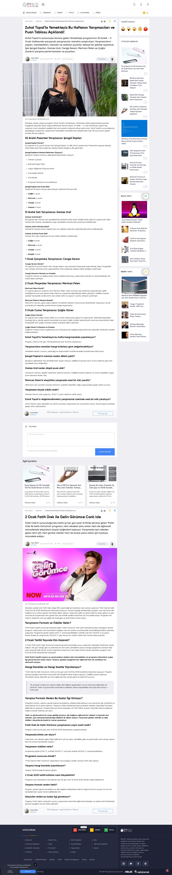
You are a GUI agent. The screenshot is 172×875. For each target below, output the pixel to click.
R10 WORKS (85, 13)
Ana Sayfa (29, 21)
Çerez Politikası (10, 871)
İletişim (92, 860)
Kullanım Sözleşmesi (72, 860)
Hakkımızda (28, 860)
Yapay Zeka (75, 848)
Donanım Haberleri (32, 844)
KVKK (60, 860)
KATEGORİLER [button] (31, 13)
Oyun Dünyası (53, 852)
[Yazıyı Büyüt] (105, 511)
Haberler (39, 21)
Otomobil (51, 848)
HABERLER (47, 13)
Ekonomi (29, 840)
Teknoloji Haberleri (100, 844)
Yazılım (73, 852)
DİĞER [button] (98, 13)
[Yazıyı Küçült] (102, 511)
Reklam (52, 860)
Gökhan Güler (30, 503)
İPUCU (71, 13)
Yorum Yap (104, 414)
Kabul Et (27, 871)
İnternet (29, 852)
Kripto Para (52, 840)
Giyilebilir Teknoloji (32, 848)
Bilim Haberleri (76, 840)
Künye (84, 860)
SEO (95, 840)
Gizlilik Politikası (41, 860)
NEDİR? (60, 13)
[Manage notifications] (167, 870)
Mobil (50, 844)
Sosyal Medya (76, 844)
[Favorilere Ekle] (110, 21)
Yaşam (96, 848)
